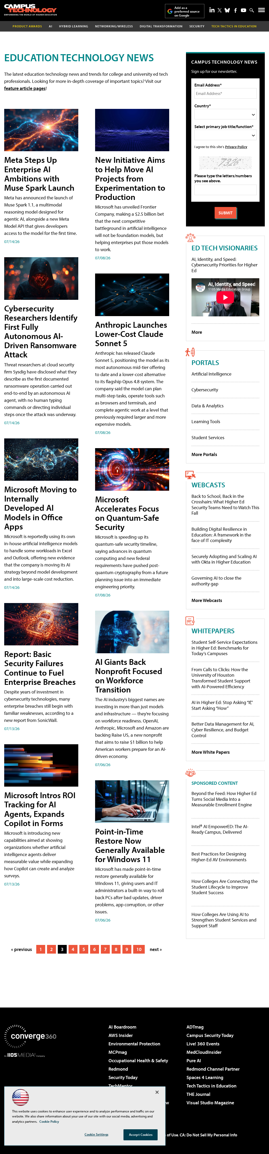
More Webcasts (207, 600)
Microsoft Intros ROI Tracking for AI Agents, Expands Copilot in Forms (39, 809)
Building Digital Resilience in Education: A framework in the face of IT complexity (221, 534)
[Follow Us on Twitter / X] (220, 10)
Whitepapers (213, 630)
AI (50, 26)
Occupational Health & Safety (138, 1060)
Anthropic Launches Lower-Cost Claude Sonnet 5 (131, 333)
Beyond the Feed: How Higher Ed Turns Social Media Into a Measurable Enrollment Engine (224, 799)
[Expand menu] (261, 11)
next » (156, 949)
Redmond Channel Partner (213, 1069)
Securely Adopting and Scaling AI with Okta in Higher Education (224, 559)
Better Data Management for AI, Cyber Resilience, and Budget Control (223, 729)
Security (197, 26)
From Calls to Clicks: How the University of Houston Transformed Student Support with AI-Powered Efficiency (221, 678)
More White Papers (211, 752)
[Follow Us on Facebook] (235, 10)
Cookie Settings (96, 1134)
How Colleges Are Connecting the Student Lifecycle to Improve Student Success (225, 886)
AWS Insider (120, 1035)
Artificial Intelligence (211, 374)
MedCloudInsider (204, 1052)
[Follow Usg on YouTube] (243, 10)
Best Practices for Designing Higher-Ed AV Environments (219, 856)
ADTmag (195, 1027)
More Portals (204, 454)
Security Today (123, 1077)
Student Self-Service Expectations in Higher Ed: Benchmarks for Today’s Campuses (224, 647)
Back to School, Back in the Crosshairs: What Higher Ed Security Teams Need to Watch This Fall (225, 504)
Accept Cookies (140, 1134)
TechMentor (120, 1086)
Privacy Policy (236, 146)
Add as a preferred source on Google (187, 11)
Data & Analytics (208, 406)
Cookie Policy (49, 1121)
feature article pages (25, 88)
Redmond (118, 1069)
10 (139, 949)
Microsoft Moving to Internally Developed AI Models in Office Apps (40, 508)
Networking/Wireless (114, 26)
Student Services (208, 437)
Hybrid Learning (73, 26)
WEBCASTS (208, 484)
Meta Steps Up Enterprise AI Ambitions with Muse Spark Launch (39, 173)
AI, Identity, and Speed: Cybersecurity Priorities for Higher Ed (224, 265)
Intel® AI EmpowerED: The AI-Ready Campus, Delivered (220, 829)
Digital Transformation (161, 26)
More (197, 332)
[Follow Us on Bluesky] (227, 10)
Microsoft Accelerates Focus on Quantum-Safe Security (127, 513)
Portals (205, 362)
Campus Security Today (210, 1035)
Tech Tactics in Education (211, 1086)
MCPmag (117, 1052)
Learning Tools (206, 421)
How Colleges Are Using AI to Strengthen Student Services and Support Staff (224, 920)
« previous (21, 949)
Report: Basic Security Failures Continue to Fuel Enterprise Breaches (40, 668)
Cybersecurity (205, 390)
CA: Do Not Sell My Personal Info (208, 1134)
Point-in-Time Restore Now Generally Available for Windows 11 (130, 845)
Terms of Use (166, 1134)
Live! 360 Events (203, 1044)
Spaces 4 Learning (205, 1077)
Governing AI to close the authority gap (216, 581)
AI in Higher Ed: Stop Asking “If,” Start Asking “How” (222, 705)
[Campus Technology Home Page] (30, 10)
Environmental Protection (134, 1044)
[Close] (157, 1092)
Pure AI (194, 1060)
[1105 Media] (30, 1084)
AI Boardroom (122, 1027)
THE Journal (198, 1094)
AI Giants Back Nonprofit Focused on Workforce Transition (128, 675)
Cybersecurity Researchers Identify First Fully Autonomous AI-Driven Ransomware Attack (40, 331)
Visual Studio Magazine (210, 1103)
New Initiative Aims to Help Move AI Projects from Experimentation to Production (130, 178)
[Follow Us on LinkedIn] (212, 9)
